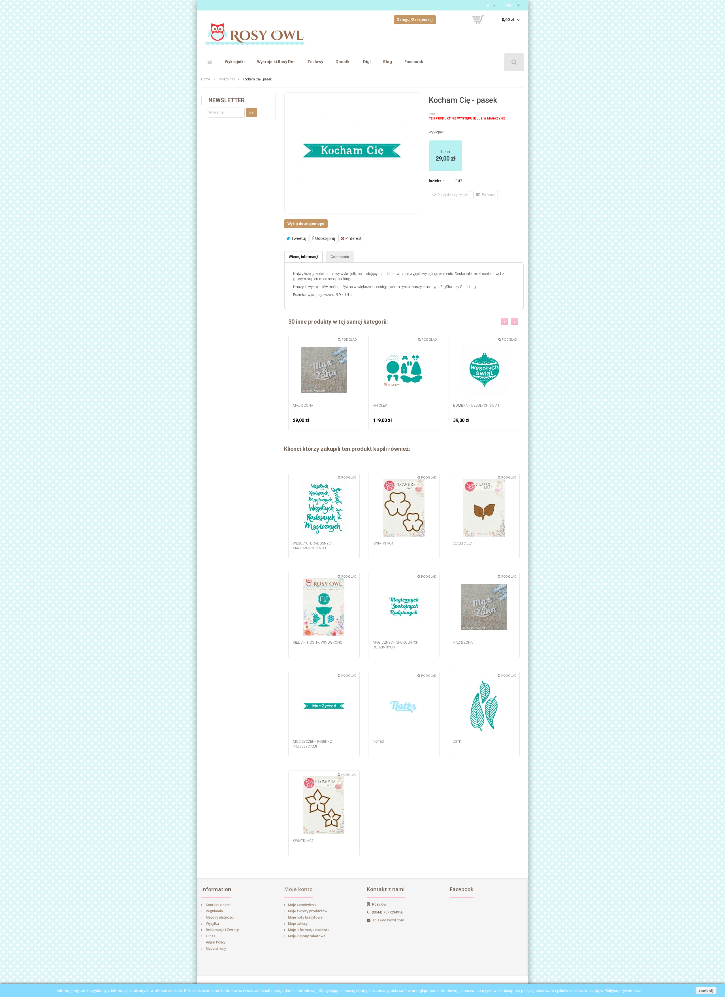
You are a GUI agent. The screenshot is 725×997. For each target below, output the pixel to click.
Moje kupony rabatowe (306, 936)
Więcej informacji (303, 257)
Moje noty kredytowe (305, 917)
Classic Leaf (464, 543)
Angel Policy (215, 942)
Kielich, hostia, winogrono (317, 642)
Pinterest (353, 238)
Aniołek (380, 405)
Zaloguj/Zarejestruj (415, 19)
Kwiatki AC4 (383, 543)
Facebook (413, 61)
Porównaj (488, 195)
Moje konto (298, 889)
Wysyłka (212, 923)
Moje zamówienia (302, 904)
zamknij (706, 991)
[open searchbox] (514, 62)
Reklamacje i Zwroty (222, 929)
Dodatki (343, 61)
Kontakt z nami (218, 904)
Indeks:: (436, 181)
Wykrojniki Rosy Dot (276, 61)
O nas (210, 936)
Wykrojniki (235, 61)
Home (205, 79)
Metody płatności (220, 917)
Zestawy (315, 61)
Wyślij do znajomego (305, 223)
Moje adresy (298, 923)
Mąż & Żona (303, 405)
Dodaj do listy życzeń (452, 195)
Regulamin (214, 911)
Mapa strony (216, 948)
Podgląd (349, 339)
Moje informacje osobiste (308, 929)
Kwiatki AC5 (303, 841)
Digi (367, 61)
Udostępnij (324, 238)
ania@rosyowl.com (388, 920)
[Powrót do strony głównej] (254, 31)
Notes (378, 742)
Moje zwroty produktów (307, 911)
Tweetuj (298, 238)
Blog (387, 61)
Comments (339, 257)
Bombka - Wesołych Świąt (476, 405)
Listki (457, 742)
